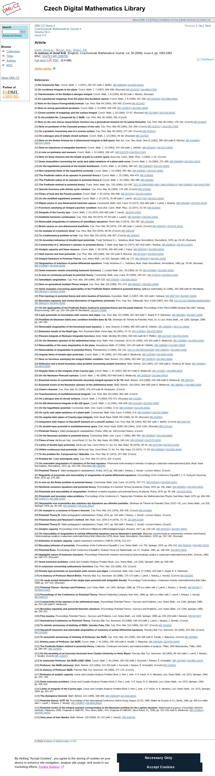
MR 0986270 (41, 597)
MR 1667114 (187, 380)
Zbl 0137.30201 (161, 166)
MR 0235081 (144, 189)
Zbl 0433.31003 (156, 254)
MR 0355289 (147, 221)
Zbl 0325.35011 (184, 491)
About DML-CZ (140, 20)
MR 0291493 (182, 203)
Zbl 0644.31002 (57, 303)
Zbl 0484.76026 (178, 550)
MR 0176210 (165, 426)
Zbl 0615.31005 (57, 291)
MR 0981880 (178, 315)
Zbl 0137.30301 (155, 170)
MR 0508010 (168, 244)
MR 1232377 (61, 656)
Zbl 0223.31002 (171, 445)
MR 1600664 (198, 363)
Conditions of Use (168, 20)
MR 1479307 (158, 371)
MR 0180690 (145, 166)
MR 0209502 (148, 435)
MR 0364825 (179, 487)
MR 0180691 (139, 170)
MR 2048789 (128, 717)
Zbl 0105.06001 (142, 408)
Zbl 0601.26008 (151, 284)
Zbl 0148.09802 (164, 435)
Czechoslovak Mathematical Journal (57, 28)
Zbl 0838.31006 (165, 354)
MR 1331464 (148, 354)
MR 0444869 (145, 510)
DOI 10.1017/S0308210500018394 (192, 300)
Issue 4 (39, 35)
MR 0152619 (148, 147)
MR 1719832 (196, 710)
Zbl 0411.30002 (179, 529)
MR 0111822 (135, 398)
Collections (13, 51)
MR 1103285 (41, 632)
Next (208, 25)
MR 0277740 (139, 198)
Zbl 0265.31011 (169, 482)
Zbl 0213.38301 (156, 198)
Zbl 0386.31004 (57, 498)
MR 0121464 (150, 112)
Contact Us (204, 20)
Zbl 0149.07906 (202, 184)
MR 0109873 (123, 108)
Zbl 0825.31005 (179, 350)
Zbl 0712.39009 (181, 326)
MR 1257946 (178, 660)
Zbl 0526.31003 (166, 270)
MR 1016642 (165, 625)
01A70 (46, 56)
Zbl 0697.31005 (195, 315)
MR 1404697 (77, 703)
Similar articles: (43, 68)
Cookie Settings (49, 766)
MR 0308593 (157, 449)
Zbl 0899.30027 (175, 371)
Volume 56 (41, 32)
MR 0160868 (192, 140)
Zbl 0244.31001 (133, 212)
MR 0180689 (176, 161)
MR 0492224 (140, 249)
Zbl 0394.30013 (156, 249)
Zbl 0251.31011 (150, 217)
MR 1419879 (148, 359)
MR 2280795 (60, 56)
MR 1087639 (155, 641)
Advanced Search (12, 35)
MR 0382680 (98, 466)
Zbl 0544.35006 (57, 265)
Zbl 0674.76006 (98, 310)
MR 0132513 (149, 131)
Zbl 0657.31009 (188, 296)
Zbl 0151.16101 (192, 161)
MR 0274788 (155, 445)
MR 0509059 (69, 506)
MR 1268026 (161, 345)
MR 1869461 (177, 384)
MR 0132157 (154, 126)
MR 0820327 (134, 284)
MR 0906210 (41, 303)
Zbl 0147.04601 (42, 143)
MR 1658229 (143, 375)
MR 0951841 (186, 575)
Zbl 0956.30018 (160, 375)
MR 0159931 (156, 417)
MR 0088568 (119, 85)
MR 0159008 (125, 408)
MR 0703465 (149, 270)
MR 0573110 (139, 254)
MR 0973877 (194, 587)
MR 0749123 (153, 275)
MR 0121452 (138, 103)
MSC (10, 65)
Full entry (40, 60)
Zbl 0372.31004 (185, 244)
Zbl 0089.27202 (149, 89)
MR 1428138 (112, 696)
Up (200, 25)
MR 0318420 (153, 207)
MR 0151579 (121, 152)
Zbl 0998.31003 (193, 384)
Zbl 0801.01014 (195, 660)
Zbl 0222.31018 (199, 203)
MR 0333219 (153, 482)
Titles (10, 56)
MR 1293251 (169, 665)
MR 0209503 (185, 184)
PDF (56, 60)
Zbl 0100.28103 (167, 112)
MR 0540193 (162, 529)
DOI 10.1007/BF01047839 (140, 350)
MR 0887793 (172, 296)
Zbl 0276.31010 (175, 226)
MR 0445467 (133, 235)
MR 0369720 (158, 226)
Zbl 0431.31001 (158, 258)
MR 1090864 (191, 637)
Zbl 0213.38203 (144, 194)
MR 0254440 (136, 440)
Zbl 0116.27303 (138, 152)
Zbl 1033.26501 (128, 696)
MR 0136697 (200, 122)
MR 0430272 (41, 498)
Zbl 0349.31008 (135, 519)
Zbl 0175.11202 (153, 440)
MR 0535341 (184, 545)
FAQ (153, 20)
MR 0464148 (127, 231)
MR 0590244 (141, 258)
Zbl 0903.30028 (42, 366)
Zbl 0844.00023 (94, 703)
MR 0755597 (112, 279)
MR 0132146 (135, 403)
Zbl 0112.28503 (165, 147)
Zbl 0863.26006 (164, 359)
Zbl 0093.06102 (136, 85)
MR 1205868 (179, 340)
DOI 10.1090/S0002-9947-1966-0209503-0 (155, 184)
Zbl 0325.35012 (86, 506)
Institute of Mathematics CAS (60, 741)
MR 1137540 (164, 336)
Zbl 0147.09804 (160, 412)
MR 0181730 (183, 421)
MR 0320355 (134, 217)
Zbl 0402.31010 (201, 545)
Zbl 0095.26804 (140, 108)
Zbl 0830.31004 (196, 340)
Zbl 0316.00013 (195, 487)
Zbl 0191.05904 (151, 403)
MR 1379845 (55, 649)
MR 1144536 (138, 331)
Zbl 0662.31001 (42, 590)
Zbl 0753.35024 (155, 331)
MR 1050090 (165, 326)
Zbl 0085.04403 (170, 99)
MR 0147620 (142, 136)
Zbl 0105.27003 (170, 126)
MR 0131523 (132, 89)
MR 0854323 (41, 291)
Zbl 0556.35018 (129, 279)
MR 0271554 (127, 194)
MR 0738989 (41, 265)
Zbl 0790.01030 (172, 641)
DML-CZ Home (44, 25)
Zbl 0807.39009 (177, 345)
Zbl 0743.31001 (180, 336)
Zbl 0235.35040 (174, 449)
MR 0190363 (146, 175)
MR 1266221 (162, 350)
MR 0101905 (153, 99)
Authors (11, 60)
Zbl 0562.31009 (170, 275)
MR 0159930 (144, 412)
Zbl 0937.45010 (42, 712)
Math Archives (188, 20)
